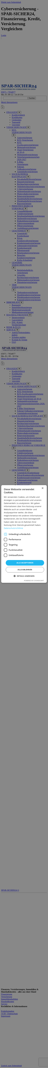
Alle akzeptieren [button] (25, 562)
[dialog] (24, 534)
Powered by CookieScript (34, 581)
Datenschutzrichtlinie (13, 528)
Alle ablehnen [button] (25, 569)
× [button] (42, 488)
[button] (24, 576)
